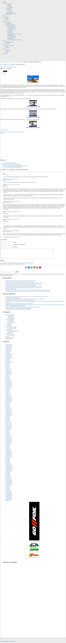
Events (4, 44)
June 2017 (8, 365)
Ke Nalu (10, 30)
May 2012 (8, 433)
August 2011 (8, 443)
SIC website (8, 182)
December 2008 (9, 480)
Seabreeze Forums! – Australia (14, 33)
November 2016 (9, 370)
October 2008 (8, 482)
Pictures (7, 18)
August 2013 (8, 415)
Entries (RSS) (3, 641)
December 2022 (9, 346)
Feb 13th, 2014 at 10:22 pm (14, 201)
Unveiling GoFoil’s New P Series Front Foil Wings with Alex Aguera (20, 281)
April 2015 (8, 392)
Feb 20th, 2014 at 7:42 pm (14, 219)
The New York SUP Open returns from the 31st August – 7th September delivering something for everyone (27, 289)
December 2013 (9, 411)
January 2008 (8, 493)
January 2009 (8, 479)
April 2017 (8, 367)
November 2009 (9, 467)
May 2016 (8, 377)
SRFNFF (10, 32)
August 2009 (8, 471)
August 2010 (8, 457)
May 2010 (8, 461)
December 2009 (9, 466)
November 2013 (9, 412)
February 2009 (9, 478)
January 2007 (8, 500)
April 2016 (8, 379)
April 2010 (8, 462)
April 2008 (8, 489)
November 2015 (9, 384)
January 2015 (8, 396)
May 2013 (8, 419)
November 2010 (9, 454)
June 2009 (8, 473)
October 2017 (8, 362)
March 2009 (8, 477)
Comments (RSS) (11, 641)
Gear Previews (9, 3)
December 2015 (9, 383)
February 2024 (9, 344)
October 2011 (8, 441)
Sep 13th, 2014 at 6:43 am (14, 237)
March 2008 (8, 491)
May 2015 (8, 391)
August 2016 (8, 374)
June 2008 (8, 487)
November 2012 (9, 426)
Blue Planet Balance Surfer (11, 288)
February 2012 (9, 436)
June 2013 (8, 418)
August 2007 (8, 499)
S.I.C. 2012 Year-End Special (9, 162)
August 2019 (8, 351)
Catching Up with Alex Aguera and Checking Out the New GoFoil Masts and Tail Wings (24, 283)
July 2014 (8, 403)
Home (4, 1)
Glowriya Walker (9, 303)
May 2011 (8, 447)
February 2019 (9, 353)
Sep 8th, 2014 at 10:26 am (14, 230)
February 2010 (9, 464)
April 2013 (8, 420)
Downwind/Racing (9, 42)
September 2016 (9, 373)
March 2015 (8, 394)
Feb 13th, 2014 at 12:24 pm (14, 184)
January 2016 (8, 382)
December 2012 (9, 425)
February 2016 (9, 381)
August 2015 (8, 388)
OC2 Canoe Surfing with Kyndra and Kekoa (22, 308)
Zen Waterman (11, 28)
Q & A (7, 16)
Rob (6, 297)
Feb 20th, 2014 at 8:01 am (14, 211)
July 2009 (8, 472)
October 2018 (8, 357)
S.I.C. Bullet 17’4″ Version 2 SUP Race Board (13, 64)
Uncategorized (9, 337)
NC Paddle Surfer (12, 29)
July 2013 (8, 417)
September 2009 (9, 470)
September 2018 (9, 358)
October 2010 (8, 455)
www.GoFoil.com (34, 541)
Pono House (10, 31)
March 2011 (8, 449)
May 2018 (8, 360)
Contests (7, 47)
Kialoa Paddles (11, 35)
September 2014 (9, 400)
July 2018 (8, 359)
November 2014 (9, 398)
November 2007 (9, 495)
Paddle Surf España (10, 301)
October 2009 (8, 469)
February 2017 (9, 368)
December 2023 (9, 345)
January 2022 (8, 347)
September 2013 (9, 414)
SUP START (8, 296)
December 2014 (9, 397)
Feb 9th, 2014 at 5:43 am (14, 178)
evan (11, 180)
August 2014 (8, 402)
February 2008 (9, 492)
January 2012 (8, 437)
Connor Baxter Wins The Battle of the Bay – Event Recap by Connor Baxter (29, 298)
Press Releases (9, 22)
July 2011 (8, 444)
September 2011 (9, 442)
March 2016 (8, 380)
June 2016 (8, 376)
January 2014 (8, 410)
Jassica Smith (8, 308)
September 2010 (9, 456)
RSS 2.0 (43, 274)
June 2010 (8, 459)
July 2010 (8, 458)
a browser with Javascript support (16, 131)
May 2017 (8, 366)
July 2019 (8, 352)
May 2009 (8, 474)
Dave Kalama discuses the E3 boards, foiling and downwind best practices (21, 285)
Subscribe (5, 53)
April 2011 (8, 448)
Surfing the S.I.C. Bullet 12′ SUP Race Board (12, 164)
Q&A (9, 325)
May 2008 (8, 488)
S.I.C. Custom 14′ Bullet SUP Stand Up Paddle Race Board (15, 166)
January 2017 (8, 369)
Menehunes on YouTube (34, 551)
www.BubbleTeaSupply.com (34, 557)
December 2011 (9, 439)
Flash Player (4, 131)
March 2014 (8, 407)
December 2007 (9, 494)
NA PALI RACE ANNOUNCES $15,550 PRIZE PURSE (13, 264)
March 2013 (8, 421)
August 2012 (8, 429)
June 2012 (8, 432)
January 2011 (8, 451)
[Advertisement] (33, 155)
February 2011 (9, 450)
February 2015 (9, 395)
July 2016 (8, 375)
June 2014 (8, 404)
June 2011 (8, 446)
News (4, 21)
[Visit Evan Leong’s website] (13, 66)
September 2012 (9, 428)
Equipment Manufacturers (11, 13)
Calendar (7, 338)
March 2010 (8, 463)
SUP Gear (5, 2)
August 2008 (8, 485)
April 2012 (8, 434)
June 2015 (8, 390)
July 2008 (8, 486)
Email (4, 73)
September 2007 (9, 497)
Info (4, 48)
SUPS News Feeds (12, 36)
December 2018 (9, 355)
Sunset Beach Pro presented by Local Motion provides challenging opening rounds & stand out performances (28, 291)
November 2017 (9, 361)
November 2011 (9, 440)
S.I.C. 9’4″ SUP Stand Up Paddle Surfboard (12, 167)
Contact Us (8, 51)
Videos (7, 20)
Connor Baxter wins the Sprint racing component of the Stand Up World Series (17, 262)
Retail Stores (8, 14)
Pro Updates (8, 23)
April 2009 (8, 476)
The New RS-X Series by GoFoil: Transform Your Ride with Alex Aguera (21, 280)
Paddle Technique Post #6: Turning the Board (23, 303)
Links (7, 52)
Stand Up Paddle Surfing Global (14, 39)
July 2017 (8, 364)
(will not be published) (19, 244)
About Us (8, 50)
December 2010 (9, 452)
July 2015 (8, 389)
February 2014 (9, 409)
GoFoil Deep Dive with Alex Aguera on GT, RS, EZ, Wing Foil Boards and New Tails (23, 284)
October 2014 (8, 399)
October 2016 (8, 372)
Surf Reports (10, 38)
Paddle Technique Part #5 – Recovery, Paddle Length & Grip (21, 300)
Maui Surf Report (11, 37)
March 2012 (8, 435)
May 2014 (8, 405)
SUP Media (5, 17)
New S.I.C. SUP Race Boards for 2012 (11, 163)
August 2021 (8, 350)
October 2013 (8, 413)
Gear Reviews (8, 8)
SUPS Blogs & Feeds (10, 24)
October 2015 (8, 385)
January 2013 (8, 424)
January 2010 (8, 465)
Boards (9, 5)
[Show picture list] (4, 129)
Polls (7, 336)
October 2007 (8, 496)
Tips (4, 15)
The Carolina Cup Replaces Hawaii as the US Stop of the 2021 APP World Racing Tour (24, 286)
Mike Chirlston (9, 298)
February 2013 (9, 422)
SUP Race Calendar (10, 45)
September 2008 (9, 484)
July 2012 (8, 431)
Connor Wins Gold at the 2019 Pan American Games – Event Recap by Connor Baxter (23, 287)
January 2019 (8, 354)
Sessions (5, 40)
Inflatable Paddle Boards (11, 304)
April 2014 (8, 406)
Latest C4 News (11, 25)
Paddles (9, 6)
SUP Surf (8, 43)
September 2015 (9, 387)
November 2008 (9, 481)
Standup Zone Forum (12, 27)
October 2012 (8, 427)
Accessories (10, 7)
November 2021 (9, 349)
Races (7, 46)
